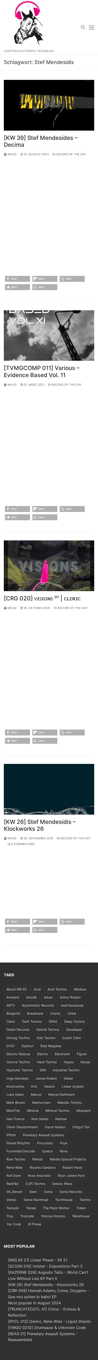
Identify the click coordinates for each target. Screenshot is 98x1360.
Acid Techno (57, 989)
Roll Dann (13, 1175)
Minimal (33, 1111)
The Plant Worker (56, 1208)
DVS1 (10, 1046)
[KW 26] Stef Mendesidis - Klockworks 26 (46, 1284)
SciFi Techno (35, 1184)
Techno (85, 1200)
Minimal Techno (57, 1111)
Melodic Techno (69, 1102)
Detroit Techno (47, 1029)
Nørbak (61, 1119)
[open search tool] (83, 27)
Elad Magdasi (50, 1046)
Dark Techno (32, 1021)
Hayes (69, 1062)
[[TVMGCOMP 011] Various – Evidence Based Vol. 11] (49, 335)
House (85, 1062)
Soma (48, 1192)
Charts (55, 1013)
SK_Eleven (14, 1192)
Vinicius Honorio (53, 1216)
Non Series (39, 1119)
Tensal (31, 1208)
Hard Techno (47, 1062)
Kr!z (34, 1086)
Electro (42, 1054)
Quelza (47, 1151)
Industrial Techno (66, 1070)
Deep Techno (74, 1021)
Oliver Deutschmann (22, 1127)
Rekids (37, 1159)
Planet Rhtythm (18, 1143)
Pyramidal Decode (20, 1151)
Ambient (12, 997)
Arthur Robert (70, 997)
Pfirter (11, 1135)
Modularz (83, 1111)
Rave (64, 1151)
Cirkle (71, 1013)
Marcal (36, 1094)
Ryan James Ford (71, 1175)
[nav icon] (91, 27)
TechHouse (64, 1200)
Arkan (48, 997)
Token (81, 1208)
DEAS (53, 1021)
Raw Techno (15, 1159)
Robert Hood (72, 1167)
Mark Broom (15, 1102)
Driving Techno (18, 1038)
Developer (74, 1029)
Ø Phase (34, 1224)
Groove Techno (18, 1062)
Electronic (62, 1054)
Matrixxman (41, 1102)
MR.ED (12, 154)
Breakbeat (35, 1013)
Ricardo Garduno (42, 1167)
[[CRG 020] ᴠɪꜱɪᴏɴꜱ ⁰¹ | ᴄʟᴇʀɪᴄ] (49, 565)
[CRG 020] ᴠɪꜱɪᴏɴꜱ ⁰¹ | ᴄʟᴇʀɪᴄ (42, 598)
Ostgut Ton (81, 1127)
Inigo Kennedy (17, 1078)
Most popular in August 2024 (34, 1303)
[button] (17, 279)
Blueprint (13, 1013)
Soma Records (70, 1192)
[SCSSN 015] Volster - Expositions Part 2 (45, 1266)
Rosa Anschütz (39, 1175)
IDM (43, 1070)
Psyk (64, 1143)
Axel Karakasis (72, 1005)
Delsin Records (17, 1029)
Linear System (73, 1086)
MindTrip (13, 1111)
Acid (37, 989)
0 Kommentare (22, 844)
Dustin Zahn (71, 1038)
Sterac (11, 1200)
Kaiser (68, 1078)
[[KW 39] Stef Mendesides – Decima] (49, 105)
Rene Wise (14, 1167)
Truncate (27, 1216)
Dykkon (28, 1046)
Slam (33, 1192)
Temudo (12, 1208)
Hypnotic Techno (19, 1070)
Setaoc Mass (62, 1184)
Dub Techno (46, 1038)
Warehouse (80, 1216)
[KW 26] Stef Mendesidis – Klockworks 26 (40, 825)
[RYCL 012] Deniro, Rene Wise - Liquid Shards (49, 1321)
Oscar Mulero (55, 1127)
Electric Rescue (18, 1054)
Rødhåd (12, 1184)
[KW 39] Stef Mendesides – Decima (41, 141)
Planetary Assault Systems (43, 1135)
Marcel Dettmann (61, 1094)
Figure (82, 1054)
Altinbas (80, 989)
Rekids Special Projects (68, 1159)
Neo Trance (15, 1119)
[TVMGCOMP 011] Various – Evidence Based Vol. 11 (41, 371)
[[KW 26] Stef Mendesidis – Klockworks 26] (49, 789)
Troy (9, 1216)
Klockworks (15, 1086)
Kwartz (49, 1086)
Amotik (31, 997)
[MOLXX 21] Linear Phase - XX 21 (37, 1260)
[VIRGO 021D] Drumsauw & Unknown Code (47, 1327)
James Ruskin (46, 1078)
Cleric (10, 1021)
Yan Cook (13, 1224)
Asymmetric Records (38, 1005)
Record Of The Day (71, 154)
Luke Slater (15, 1094)
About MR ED (16, 989)
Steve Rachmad (36, 1200)
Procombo (45, 1143)
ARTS (10, 1005)
